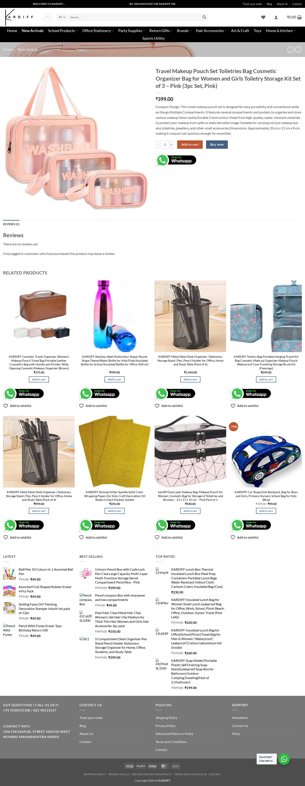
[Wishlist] (263, 17)
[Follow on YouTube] (26, 4)
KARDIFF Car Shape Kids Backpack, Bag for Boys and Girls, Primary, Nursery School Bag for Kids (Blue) (266, 495)
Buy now (217, 144)
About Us (282, 4)
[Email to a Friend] (215, 158)
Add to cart (190, 144)
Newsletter (240, 718)
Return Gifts (159, 30)
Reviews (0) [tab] (11, 224)
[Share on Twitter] (208, 158)
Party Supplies (130, 30)
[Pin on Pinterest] (223, 158)
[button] (47, 17)
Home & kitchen (279, 30)
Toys (257, 30)
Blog (269, 4)
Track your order (252, 4)
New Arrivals (33, 30)
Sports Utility (154, 38)
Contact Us (240, 726)
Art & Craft (240, 30)
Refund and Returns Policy (174, 734)
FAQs (236, 734)
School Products (61, 30)
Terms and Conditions (171, 742)
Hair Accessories (210, 30)
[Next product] (290, 49)
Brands (183, 30)
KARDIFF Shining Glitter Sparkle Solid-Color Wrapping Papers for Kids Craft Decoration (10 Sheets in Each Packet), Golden (114, 495)
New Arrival (28, 49)
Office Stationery (96, 30)
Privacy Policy (166, 726)
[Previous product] (298, 49)
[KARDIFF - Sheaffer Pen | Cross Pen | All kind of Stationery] (20, 17)
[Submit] (204, 17)
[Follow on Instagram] (13, 4)
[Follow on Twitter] (20, 4)
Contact (297, 4)
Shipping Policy (166, 718)
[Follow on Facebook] (6, 4)
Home (12, 30)
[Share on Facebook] (201, 158)
